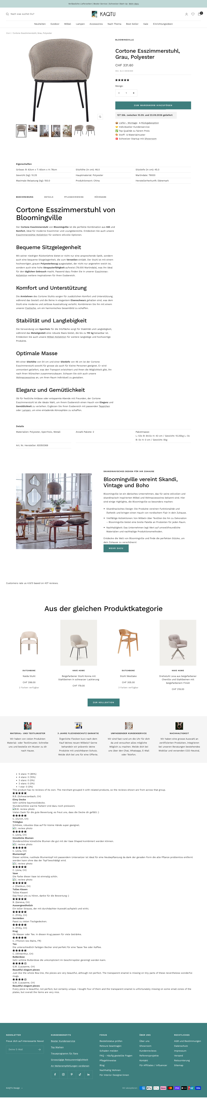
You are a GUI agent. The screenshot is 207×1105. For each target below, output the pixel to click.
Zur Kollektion (103, 702)
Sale (145, 24)
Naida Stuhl (29, 676)
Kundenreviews (147, 1050)
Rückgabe (100, 197)
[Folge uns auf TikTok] (80, 1074)
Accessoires (96, 24)
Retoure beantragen (110, 1046)
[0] (193, 14)
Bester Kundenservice (63, 1041)
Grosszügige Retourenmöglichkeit (69, 1059)
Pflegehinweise (74, 197)
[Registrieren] (39, 1050)
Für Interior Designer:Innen (114, 1075)
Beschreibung (24, 197)
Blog (102, 1065)
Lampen (80, 24)
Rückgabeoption (150, 123)
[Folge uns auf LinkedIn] (88, 1074)
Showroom (151, 138)
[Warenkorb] (199, 14)
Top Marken (57, 1047)
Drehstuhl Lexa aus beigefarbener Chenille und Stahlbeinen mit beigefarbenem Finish (178, 679)
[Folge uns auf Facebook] (55, 1074)
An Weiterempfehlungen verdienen (70, 1066)
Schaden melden (109, 1050)
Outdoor (54, 24)
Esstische (30, 308)
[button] (122, 80)
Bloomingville (124, 40)
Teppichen (104, 406)
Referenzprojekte (149, 1055)
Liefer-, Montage (128, 123)
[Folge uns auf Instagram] (63, 1074)
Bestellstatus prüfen (111, 1041)
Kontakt (143, 1060)
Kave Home (79, 670)
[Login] (186, 14)
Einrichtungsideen (163, 24)
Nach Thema (114, 24)
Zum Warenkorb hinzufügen (153, 105)
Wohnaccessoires (25, 377)
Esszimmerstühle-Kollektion (32, 235)
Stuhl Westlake (128, 676)
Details (48, 197)
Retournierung (182, 1060)
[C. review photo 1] (22, 828)
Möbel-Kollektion (56, 337)
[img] (19, 793)
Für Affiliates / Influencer (153, 1065)
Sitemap (178, 1065)
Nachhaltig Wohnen (110, 1070)
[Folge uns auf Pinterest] (72, 1074)
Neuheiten (40, 24)
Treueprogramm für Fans (64, 1053)
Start (8, 33)
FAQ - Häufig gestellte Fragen (116, 1055)
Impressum (180, 1050)
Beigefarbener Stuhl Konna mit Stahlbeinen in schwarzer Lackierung (78, 678)
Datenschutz (181, 1046)
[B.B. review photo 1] (24, 809)
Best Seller (132, 24)
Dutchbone (29, 670)
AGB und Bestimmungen (187, 1041)
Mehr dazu (134, 4)
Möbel (67, 24)
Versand (178, 1055)
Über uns (144, 1041)
